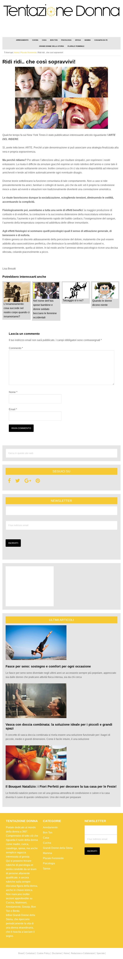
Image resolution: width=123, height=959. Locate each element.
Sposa (46, 868)
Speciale (101, 953)
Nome (13, 392)
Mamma (47, 853)
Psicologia (49, 863)
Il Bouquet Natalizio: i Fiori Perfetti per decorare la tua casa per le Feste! (61, 786)
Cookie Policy (43, 953)
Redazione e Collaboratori (83, 953)
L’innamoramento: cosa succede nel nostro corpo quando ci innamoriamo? (17, 310)
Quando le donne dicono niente (102, 302)
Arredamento (50, 827)
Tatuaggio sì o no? (73, 300)
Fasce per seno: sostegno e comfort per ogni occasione (48, 666)
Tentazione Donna (61, 11)
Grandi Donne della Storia (58, 848)
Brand (21, 953)
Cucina (47, 842)
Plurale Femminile (53, 858)
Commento (16, 348)
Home (66, 953)
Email (13, 409)
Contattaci (30, 953)
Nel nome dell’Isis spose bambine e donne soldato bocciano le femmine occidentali (45, 309)
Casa (46, 837)
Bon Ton (47, 832)
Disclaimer (57, 953)
